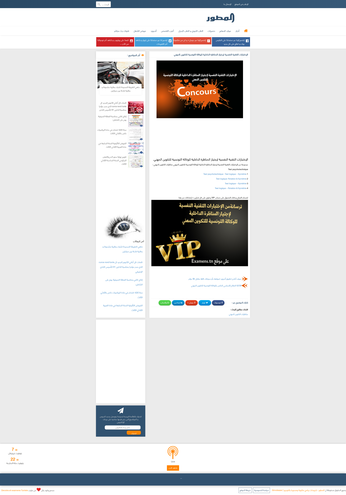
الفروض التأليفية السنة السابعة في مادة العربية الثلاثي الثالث (112, 145)
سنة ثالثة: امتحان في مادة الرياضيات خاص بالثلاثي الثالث (111, 131)
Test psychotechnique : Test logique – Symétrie (224, 174)
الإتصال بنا (227, 4)
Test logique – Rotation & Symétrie (230, 188)
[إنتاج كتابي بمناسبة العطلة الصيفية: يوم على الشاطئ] (136, 121)
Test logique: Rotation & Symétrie (231, 178)
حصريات (211, 30)
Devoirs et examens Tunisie (14, 490)
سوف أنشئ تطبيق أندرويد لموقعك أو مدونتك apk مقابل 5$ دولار (214, 278)
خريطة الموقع (245, 490)
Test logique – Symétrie (235, 183)
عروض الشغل (140, 30)
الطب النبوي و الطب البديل (190, 30)
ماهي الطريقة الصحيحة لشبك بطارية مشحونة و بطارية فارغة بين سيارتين (121, 89)
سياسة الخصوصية (261, 490)
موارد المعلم (225, 30)
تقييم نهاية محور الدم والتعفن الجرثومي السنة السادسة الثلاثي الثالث (113, 160)
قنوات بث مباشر (121, 30)
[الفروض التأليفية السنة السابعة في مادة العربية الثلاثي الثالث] (136, 148)
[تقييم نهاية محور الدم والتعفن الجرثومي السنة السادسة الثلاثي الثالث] (136, 161)
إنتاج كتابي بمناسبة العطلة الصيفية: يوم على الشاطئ (112, 118)
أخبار (237, 30)
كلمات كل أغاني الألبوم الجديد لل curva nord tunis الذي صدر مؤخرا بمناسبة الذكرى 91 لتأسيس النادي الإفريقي (112, 107)
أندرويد (154, 30)
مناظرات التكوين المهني (238, 314)
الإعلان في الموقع (241, 4)
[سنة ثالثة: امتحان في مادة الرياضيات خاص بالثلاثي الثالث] (136, 134)
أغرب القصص (167, 30)
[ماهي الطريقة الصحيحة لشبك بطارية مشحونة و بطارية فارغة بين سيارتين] (120, 75)
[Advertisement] (154, 17)
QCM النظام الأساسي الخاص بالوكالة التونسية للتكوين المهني (216, 285)
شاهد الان (173, 467)
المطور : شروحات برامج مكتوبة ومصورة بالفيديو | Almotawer (298, 490)
